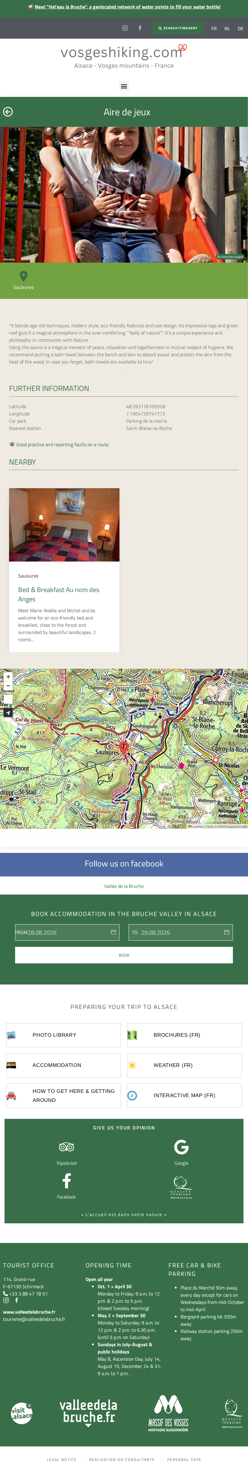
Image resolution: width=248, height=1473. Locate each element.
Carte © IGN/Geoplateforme (225, 826)
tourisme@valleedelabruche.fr (34, 1319)
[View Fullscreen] (8, 699)
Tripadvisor (66, 1163)
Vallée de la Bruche (124, 886)
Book (124, 955)
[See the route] (8, 712)
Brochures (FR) (177, 1035)
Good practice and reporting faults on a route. (62, 444)
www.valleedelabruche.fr (29, 1311)
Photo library (54, 1035)
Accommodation (57, 1065)
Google (181, 1163)
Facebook (66, 1196)
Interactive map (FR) (184, 1095)
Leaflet (197, 826)
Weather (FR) (173, 1065)
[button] (124, 86)
